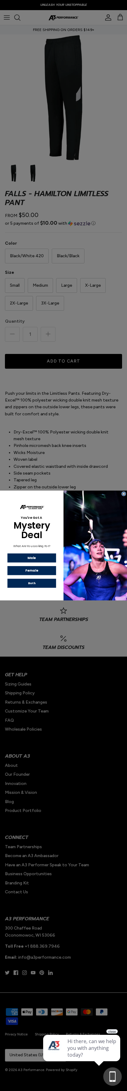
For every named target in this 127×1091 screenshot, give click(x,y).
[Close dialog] (124, 494)
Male (31, 558)
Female (31, 570)
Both (31, 583)
